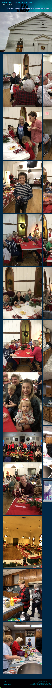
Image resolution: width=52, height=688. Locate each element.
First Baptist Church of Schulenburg (17, 2)
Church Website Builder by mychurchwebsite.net (39, 684)
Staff (12, 8)
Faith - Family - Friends (7, 4)
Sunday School (45, 8)
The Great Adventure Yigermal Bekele (24, 8)
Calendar (37, 8)
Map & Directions (7, 682)
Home (8, 8)
